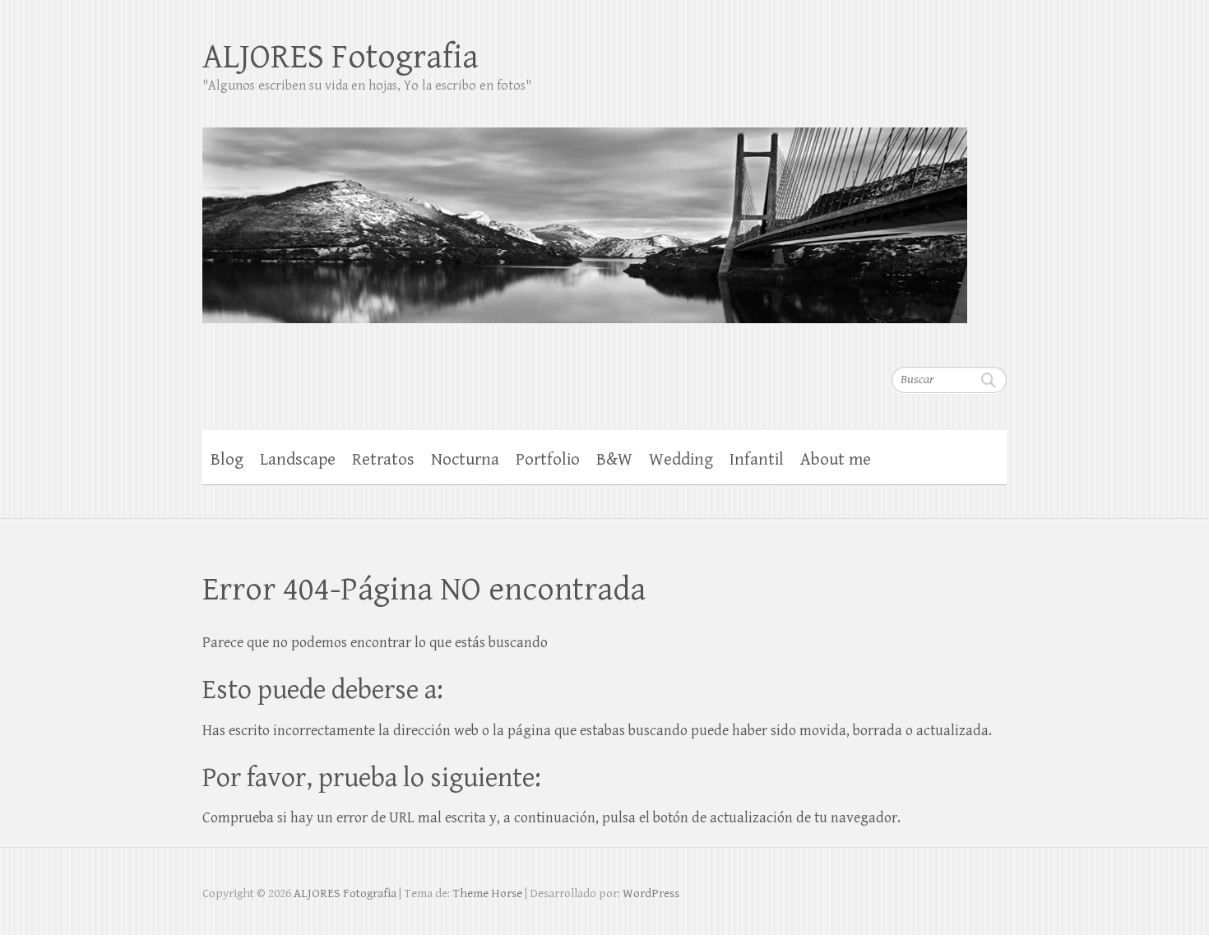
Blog (227, 460)
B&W (614, 460)
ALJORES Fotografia (340, 57)
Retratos (383, 460)
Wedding (681, 460)
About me (835, 460)
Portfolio (548, 460)
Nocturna (465, 460)
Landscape (298, 460)
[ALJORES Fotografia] (584, 214)
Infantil (757, 460)
